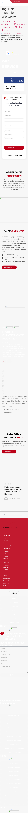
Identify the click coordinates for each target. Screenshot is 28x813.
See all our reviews (15, 54)
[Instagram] (10, 523)
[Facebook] (7, 523)
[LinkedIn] (14, 523)
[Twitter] (12, 523)
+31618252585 (16, 1)
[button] (3, 397)
